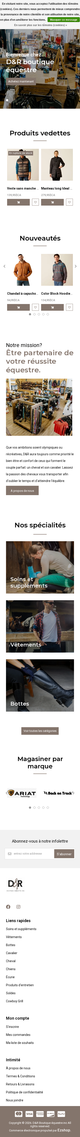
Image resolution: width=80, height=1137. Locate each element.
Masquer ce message (63, 19)
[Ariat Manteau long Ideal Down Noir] (57, 165)
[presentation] (3, 266)
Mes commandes (18, 1035)
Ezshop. (64, 1130)
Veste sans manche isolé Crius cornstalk (37, 188)
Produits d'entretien (20, 985)
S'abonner (64, 854)
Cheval (11, 961)
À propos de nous (22, 490)
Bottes (10, 945)
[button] (7, 100)
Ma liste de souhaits (20, 1043)
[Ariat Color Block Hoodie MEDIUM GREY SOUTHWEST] (57, 270)
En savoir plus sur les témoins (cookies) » (40, 25)
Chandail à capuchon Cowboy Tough (33, 293)
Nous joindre (14, 1100)
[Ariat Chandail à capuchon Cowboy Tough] (23, 270)
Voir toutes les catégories (40, 731)
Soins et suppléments (21, 929)
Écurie (10, 977)
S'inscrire (12, 1027)
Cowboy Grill (14, 1001)
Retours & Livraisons (20, 1084)
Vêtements (14, 937)
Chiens (11, 969)
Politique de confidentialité (24, 1092)
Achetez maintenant (21, 81)
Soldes (11, 993)
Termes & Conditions (20, 1076)
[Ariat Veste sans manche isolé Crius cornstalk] (23, 165)
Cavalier (11, 953)
